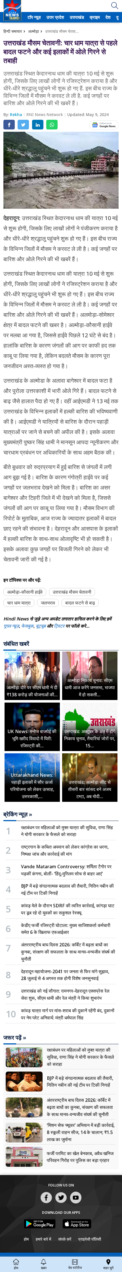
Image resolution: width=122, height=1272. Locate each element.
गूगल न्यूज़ (11, 625)
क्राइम (94, 17)
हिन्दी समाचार (12, 31)
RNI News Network (45, 114)
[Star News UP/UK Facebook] (46, 1203)
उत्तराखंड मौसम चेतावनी (72, 592)
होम (26, 1239)
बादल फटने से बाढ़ (80, 602)
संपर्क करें (64, 1239)
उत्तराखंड (76, 17)
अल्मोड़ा (33, 31)
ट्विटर (59, 625)
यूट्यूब (41, 625)
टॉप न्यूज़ (33, 17)
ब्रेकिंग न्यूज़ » (17, 814)
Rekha (16, 114)
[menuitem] (34, 17)
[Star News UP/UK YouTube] (75, 1203)
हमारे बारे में (43, 1239)
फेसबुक (27, 625)
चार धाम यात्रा (19, 602)
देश (108, 17)
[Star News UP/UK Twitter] (61, 1203)
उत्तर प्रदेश (54, 17)
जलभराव (48, 602)
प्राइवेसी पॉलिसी (89, 1239)
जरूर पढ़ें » (14, 1037)
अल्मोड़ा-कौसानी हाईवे (25, 592)
